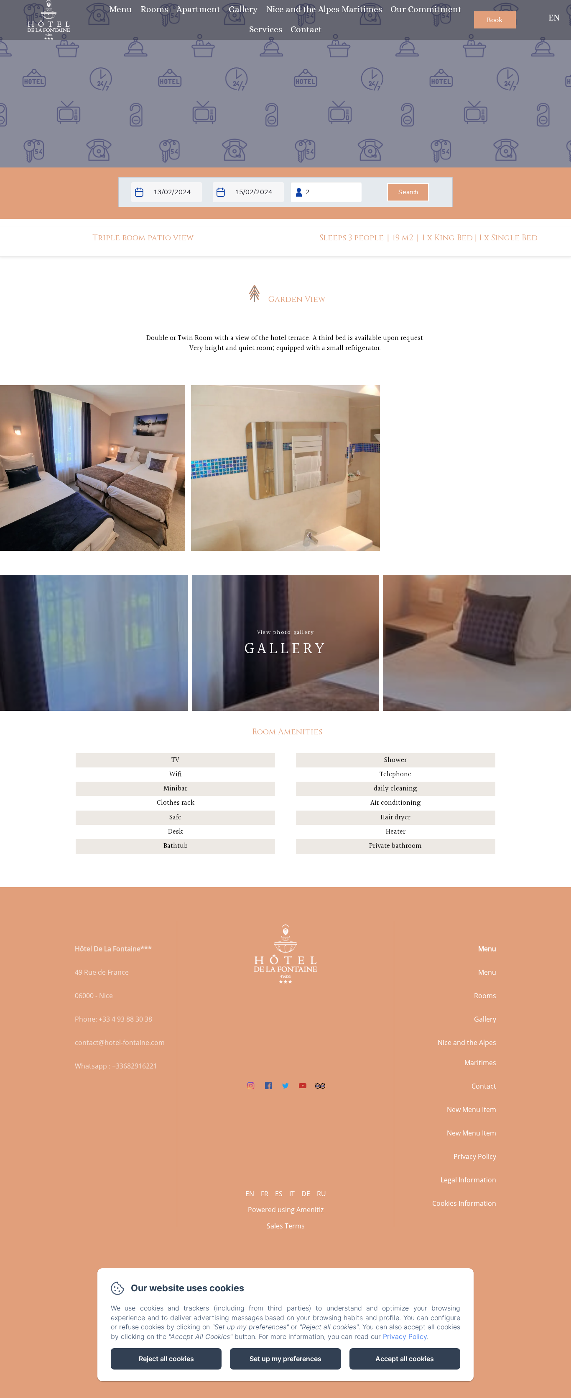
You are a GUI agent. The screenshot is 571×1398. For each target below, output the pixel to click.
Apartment (198, 9)
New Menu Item (471, 1109)
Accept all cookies (404, 1358)
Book (495, 20)
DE (305, 1193)
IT (292, 1193)
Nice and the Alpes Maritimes (324, 9)
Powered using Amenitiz (286, 1209)
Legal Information (468, 1179)
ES (279, 1193)
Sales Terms (286, 1226)
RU (321, 1193)
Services (265, 29)
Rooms (154, 9)
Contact (306, 29)
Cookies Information (464, 1203)
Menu (120, 9)
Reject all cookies (166, 1358)
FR (264, 1193)
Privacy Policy (475, 1156)
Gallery (243, 9)
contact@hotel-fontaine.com (120, 1042)
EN (249, 1193)
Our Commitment (425, 9)
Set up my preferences (285, 1358)
